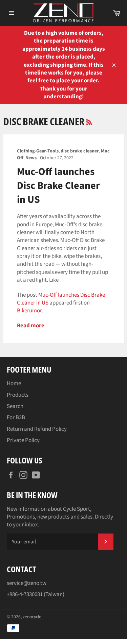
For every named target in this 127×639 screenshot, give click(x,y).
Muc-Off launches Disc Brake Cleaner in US (58, 185)
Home (14, 383)
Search (15, 406)
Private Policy (23, 440)
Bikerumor (29, 311)
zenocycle (32, 616)
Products (17, 395)
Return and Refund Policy (37, 429)
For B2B (16, 417)
